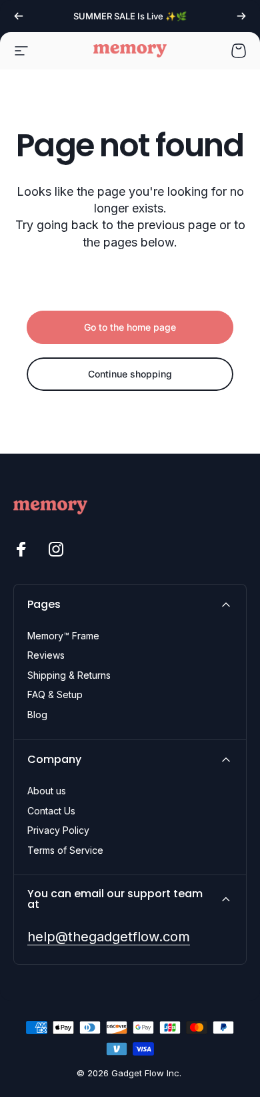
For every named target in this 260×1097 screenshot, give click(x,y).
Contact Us (51, 810)
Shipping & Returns (69, 675)
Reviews (46, 655)
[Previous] (18, 16)
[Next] (241, 16)
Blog (37, 714)
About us (46, 790)
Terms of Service (65, 850)
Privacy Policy (58, 830)
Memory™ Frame (63, 635)
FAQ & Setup (55, 694)
